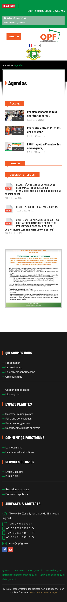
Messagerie (12, 394)
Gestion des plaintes (17, 389)
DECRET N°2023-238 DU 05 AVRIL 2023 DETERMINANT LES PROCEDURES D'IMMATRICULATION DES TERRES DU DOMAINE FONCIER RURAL (33, 189)
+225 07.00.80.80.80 (18, 528)
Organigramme (13, 376)
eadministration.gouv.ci (28, 570)
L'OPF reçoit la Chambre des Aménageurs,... (44, 146)
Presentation (12, 362)
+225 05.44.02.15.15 (18, 533)
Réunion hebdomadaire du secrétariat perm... (42, 114)
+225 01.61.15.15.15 (18, 537)
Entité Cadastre (14, 471)
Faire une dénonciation (18, 418)
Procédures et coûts (17, 489)
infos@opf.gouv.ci (18, 543)
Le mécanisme (13, 447)
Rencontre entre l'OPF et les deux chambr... (44, 130)
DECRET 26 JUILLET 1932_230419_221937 (37, 206)
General (18, 118)
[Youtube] (10, 549)
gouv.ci (6, 570)
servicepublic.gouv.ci (52, 574)
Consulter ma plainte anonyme (22, 428)
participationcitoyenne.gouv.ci (19, 574)
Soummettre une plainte (19, 414)
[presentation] (11, 279)
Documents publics (16, 494)
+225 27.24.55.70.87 (19, 523)
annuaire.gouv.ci (55, 570)
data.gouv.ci (9, 579)
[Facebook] (4, 549)
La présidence (13, 367)
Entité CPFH (12, 476)
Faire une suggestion (17, 423)
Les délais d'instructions (19, 452)
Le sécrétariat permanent (20, 372)
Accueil (6, 65)
